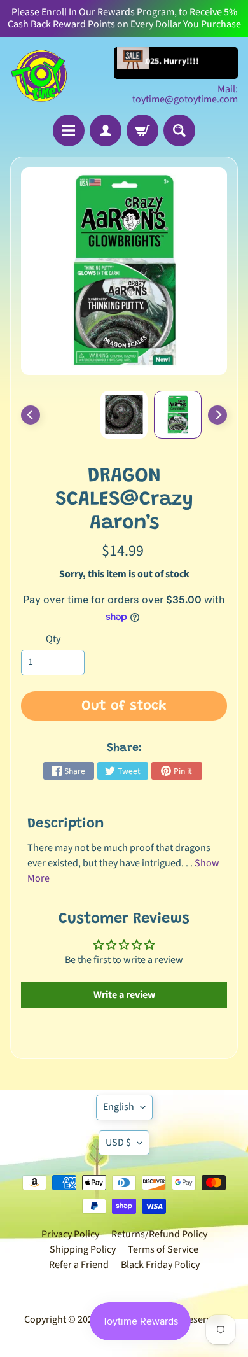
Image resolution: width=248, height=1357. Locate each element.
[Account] (105, 130)
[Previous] (30, 415)
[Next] (217, 415)
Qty (53, 639)
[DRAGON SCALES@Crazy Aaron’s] (178, 415)
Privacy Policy (70, 1234)
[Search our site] (179, 130)
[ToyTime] (38, 76)
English (118, 1107)
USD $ (118, 1143)
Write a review (124, 995)
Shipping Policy (83, 1249)
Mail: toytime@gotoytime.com (185, 94)
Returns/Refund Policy (159, 1234)
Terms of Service (163, 1249)
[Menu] (69, 130)
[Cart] (142, 130)
